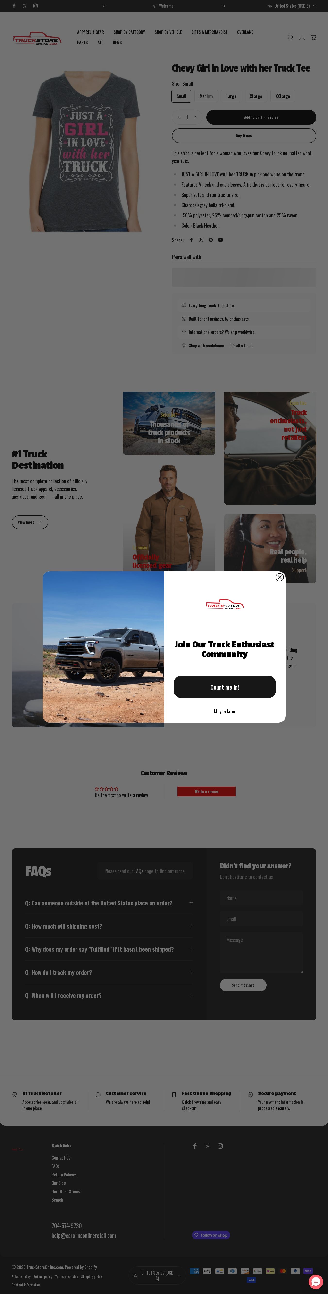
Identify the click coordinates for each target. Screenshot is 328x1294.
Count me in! (224, 687)
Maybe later (225, 711)
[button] (316, 1282)
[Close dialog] (280, 577)
